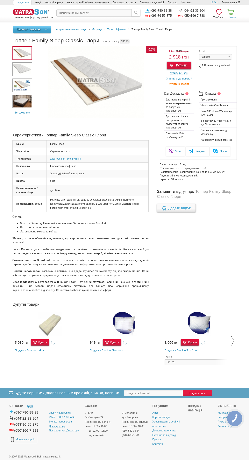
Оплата (210, 93)
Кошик (232, 17)
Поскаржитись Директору (64, 430)
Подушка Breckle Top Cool (181, 350)
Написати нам (57, 426)
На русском (22, 2)
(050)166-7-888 (194, 15)
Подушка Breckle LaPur (29, 350)
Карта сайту (225, 426)
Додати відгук (179, 208)
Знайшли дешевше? (179, 78)
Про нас (172, 2)
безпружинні (74, 158)
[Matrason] (33, 12)
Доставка (177, 93)
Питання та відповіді (152, 2)
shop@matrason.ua (60, 412)
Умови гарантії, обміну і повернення (88, 2)
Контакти (186, 2)
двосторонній (57, 158)
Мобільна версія (25, 439)
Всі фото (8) (22, 112)
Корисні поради (54, 2)
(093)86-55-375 (161, 15)
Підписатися (197, 393)
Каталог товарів (29, 29)
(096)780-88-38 (161, 10)
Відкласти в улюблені (217, 65)
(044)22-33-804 (194, 10)
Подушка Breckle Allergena (106, 350)
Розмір (202, 51)
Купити (181, 65)
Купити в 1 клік (179, 73)
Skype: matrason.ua (60, 421)
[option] (49, 338)
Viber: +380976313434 (61, 417)
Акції (38, 2)
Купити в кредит (179, 83)
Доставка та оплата (124, 2)
